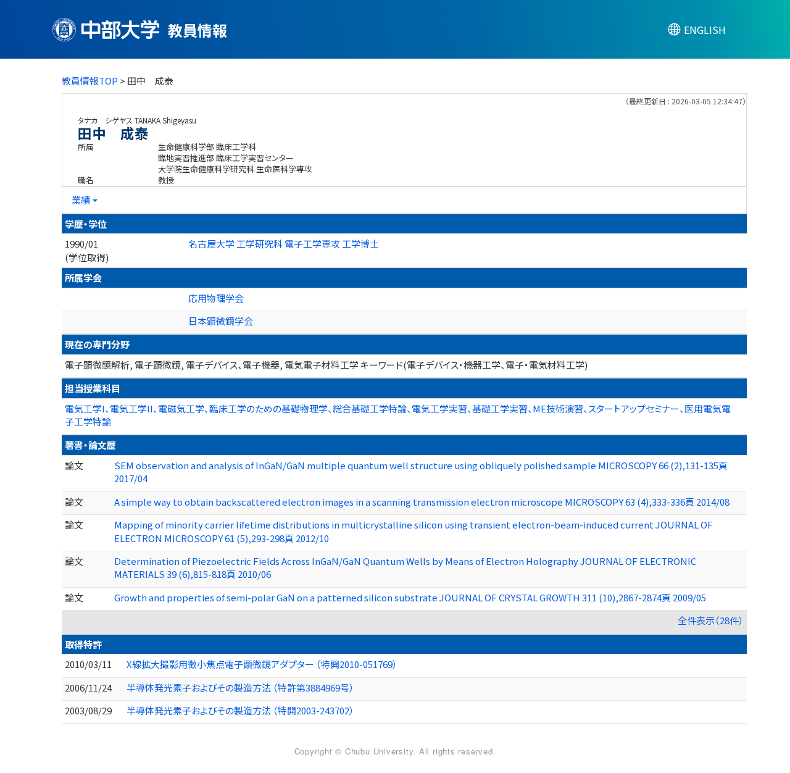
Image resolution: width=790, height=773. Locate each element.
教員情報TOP (90, 80)
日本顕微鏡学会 (220, 320)
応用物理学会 (216, 297)
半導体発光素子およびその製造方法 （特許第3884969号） (240, 687)
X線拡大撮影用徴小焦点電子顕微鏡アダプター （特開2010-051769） (262, 664)
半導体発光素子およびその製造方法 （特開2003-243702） (240, 710)
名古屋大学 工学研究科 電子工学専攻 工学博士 (283, 243)
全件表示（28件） (711, 620)
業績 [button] (81, 199)
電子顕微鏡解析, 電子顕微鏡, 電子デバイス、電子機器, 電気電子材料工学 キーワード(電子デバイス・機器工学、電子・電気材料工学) (326, 364)
